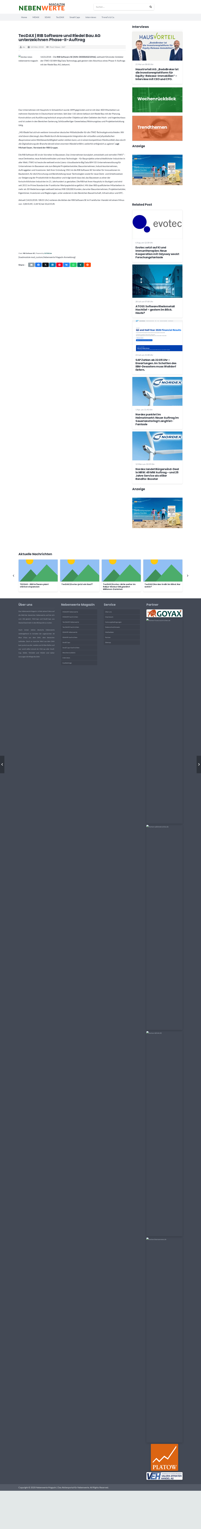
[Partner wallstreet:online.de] (164, 927)
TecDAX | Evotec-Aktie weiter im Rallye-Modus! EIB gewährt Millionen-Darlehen (119, 587)
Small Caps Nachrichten (70, 648)
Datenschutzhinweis (112, 627)
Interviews (66, 658)
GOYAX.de (48, 253)
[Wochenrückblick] (157, 99)
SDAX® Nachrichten (69, 637)
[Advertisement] (72, 99)
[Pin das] (59, 265)
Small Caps (66, 642)
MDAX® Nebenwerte (70, 612)
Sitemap (108, 642)
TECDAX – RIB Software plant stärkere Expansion (34, 585)
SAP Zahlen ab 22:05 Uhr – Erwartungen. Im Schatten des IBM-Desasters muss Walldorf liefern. (156, 365)
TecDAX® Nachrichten (70, 627)
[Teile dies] (38, 265)
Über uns (108, 612)
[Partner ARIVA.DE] (164, 1133)
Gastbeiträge (67, 663)
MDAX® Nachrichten (70, 617)
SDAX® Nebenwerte (69, 632)
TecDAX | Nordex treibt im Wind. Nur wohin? (162, 585)
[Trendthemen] (157, 128)
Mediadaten (109, 632)
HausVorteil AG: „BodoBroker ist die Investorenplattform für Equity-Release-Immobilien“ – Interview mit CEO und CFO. (157, 74)
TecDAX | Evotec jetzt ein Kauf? (77, 584)
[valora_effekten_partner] (164, 1476)
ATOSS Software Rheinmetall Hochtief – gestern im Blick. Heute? (155, 309)
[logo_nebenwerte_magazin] (41, 7)
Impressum (109, 617)
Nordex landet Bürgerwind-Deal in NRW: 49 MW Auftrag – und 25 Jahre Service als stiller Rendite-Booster (157, 474)
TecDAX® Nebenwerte (70, 622)
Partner (108, 637)
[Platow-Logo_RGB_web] (164, 1457)
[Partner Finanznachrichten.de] (164, 721)
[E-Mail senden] (31, 265)
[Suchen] (150, 7)
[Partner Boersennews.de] (164, 1340)
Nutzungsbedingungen (113, 622)
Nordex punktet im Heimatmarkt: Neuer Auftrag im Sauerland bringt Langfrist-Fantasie (157, 419)
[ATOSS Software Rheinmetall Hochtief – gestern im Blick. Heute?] (157, 281)
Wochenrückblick (68, 653)
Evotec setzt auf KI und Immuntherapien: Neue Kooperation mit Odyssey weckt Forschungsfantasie (157, 252)
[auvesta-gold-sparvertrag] (157, 170)
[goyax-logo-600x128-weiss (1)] (164, 613)
